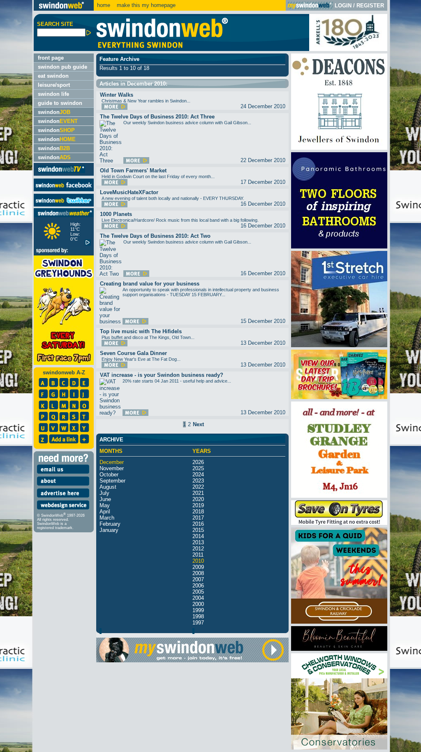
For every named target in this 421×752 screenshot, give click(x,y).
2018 (198, 511)
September (112, 481)
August (107, 487)
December (111, 462)
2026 (198, 462)
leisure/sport (54, 85)
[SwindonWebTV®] (61, 172)
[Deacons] (339, 148)
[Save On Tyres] (339, 523)
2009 (198, 567)
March (106, 518)
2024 (198, 474)
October (108, 474)
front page (51, 58)
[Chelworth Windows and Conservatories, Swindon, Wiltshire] (339, 748)
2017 (198, 518)
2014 (198, 536)
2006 (198, 586)
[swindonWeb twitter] (64, 205)
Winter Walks (116, 95)
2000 (198, 604)
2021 (198, 493)
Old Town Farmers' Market (133, 170)
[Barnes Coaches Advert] (339, 397)
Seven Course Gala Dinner (133, 353)
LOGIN (343, 5)
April (104, 511)
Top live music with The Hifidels (141, 331)
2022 (198, 487)
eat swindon (53, 76)
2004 (198, 598)
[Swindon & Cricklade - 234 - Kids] (339, 622)
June (105, 499)
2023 (198, 481)
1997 (198, 623)
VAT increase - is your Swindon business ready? (161, 375)
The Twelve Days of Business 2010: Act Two (155, 236)
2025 (198, 468)
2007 (198, 579)
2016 (198, 524)
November (111, 468)
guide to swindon (60, 103)
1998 (198, 616)
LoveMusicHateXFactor (129, 192)
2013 (198, 542)
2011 (198, 555)
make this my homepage (145, 5)
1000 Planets (116, 214)
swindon (54, 112)
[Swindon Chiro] (16, 376)
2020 (198, 499)
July (104, 493)
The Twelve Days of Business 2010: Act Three (157, 117)
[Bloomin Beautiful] (339, 649)
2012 (198, 548)
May (104, 505)
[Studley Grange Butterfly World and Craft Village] (339, 496)
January (108, 530)
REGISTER (370, 5)
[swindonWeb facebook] (64, 189)
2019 (198, 505)
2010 (198, 561)
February (109, 524)
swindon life (53, 94)
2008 (198, 573)
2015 (198, 530)
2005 (198, 592)
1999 (198, 610)
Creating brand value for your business (149, 284)
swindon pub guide (62, 67)
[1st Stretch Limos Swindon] (339, 345)
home (103, 5)
